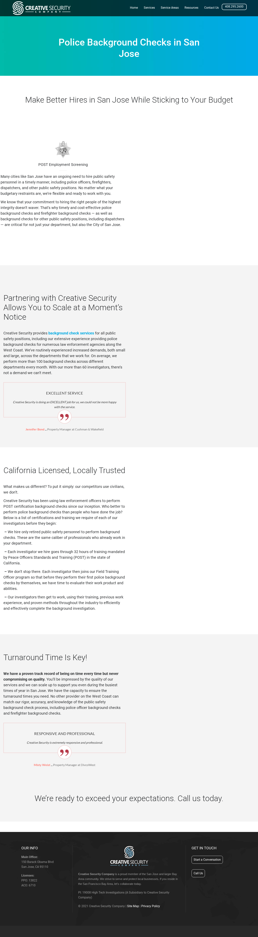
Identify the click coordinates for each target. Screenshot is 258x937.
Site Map (133, 906)
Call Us (198, 873)
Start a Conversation (207, 859)
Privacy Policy (150, 906)
